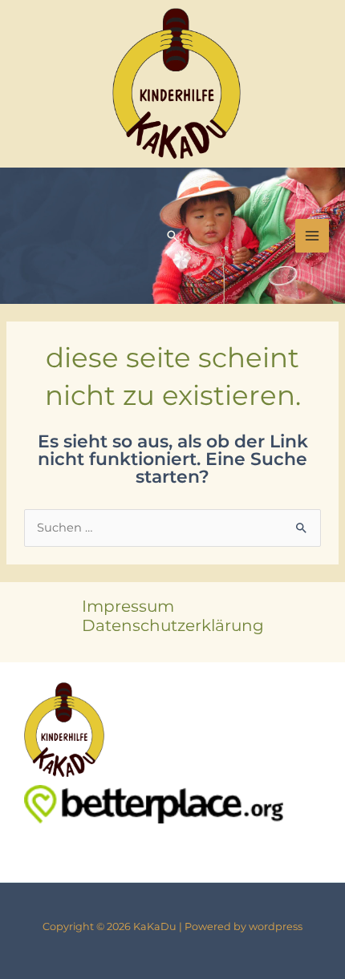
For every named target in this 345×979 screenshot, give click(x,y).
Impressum (128, 606)
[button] (172, 236)
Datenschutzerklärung (173, 625)
